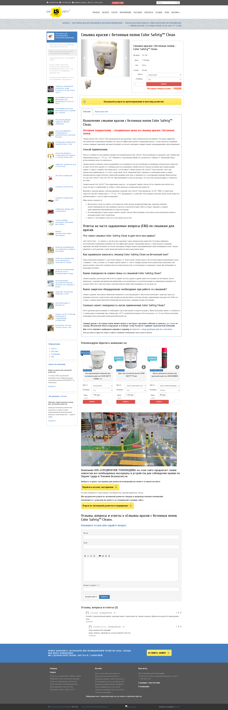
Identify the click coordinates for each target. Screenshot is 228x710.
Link (106, 556)
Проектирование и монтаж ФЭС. (61, 687)
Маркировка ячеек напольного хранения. (65, 679)
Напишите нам (117, 3)
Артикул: (136, 55)
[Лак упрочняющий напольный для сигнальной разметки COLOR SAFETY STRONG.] (98, 358)
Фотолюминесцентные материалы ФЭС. (110, 682)
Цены (167, 12)
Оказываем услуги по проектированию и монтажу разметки (134, 101)
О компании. (143, 686)
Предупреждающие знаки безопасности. (110, 679)
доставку (170, 323)
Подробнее (52, 386)
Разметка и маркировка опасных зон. (63, 681)
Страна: (136, 70)
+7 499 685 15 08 (53, 2)
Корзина (175, 12)
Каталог (105, 12)
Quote (100, 556)
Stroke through (94, 556)
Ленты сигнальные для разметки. (107, 673)
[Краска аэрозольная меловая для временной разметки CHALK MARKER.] (165, 358)
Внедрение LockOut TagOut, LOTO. (62, 690)
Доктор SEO (177, 707)
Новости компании (57, 364)
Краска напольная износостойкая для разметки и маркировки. (153, 23)
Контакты (149, 12)
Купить (164, 84)
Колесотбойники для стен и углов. (107, 687)
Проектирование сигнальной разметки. (64, 684)
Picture (109, 556)
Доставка (138, 12)
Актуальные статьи (57, 396)
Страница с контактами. (149, 682)
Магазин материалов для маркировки (60, 707)
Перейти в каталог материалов (97, 487)
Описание (87, 111)
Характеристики (101, 111)
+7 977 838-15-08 (66, 2)
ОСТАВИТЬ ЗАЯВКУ (157, 653)
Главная (96, 12)
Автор (85, 533)
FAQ (52, 357)
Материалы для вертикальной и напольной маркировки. (97, 23)
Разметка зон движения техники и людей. (65, 676)
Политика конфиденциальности (99, 707)
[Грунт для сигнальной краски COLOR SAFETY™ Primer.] (131, 358)
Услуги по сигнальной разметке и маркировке (105, 505)
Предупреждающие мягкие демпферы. (109, 684)
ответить (89, 622)
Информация (125, 12)
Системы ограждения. (103, 692)
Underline (91, 556)
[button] (84, 58)
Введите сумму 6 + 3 (91, 585)
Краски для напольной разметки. (107, 676)
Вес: (137, 65)
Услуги (114, 12)
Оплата (54, 349)
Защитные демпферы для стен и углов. (109, 690)
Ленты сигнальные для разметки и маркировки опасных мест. (62, 46)
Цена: (136, 60)
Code (103, 556)
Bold (85, 556)
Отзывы (158, 12)
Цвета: (140, 74)
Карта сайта (85, 707)
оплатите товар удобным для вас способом (152, 329)
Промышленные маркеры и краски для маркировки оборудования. (62, 78)
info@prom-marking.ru (80, 2)
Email (85, 543)
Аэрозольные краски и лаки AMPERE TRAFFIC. (62, 59)
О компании (55, 354)
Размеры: (139, 79)
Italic (88, 556)
